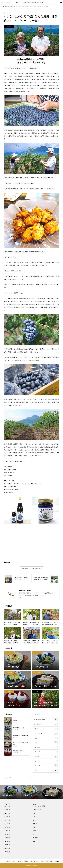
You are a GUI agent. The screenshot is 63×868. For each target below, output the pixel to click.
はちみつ (35, 823)
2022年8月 (7, 837)
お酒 (34, 816)
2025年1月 (7, 816)
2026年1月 (7, 813)
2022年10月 (7, 834)
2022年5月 (7, 845)
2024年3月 (7, 827)
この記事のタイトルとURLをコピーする (31, 568)
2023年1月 (7, 830)
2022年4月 (7, 848)
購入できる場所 (35, 861)
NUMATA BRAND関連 (39, 806)
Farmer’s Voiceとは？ (9, 861)
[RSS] (2, 865)
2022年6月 (7, 841)
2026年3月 (7, 806)
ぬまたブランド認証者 (23, 861)
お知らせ (35, 813)
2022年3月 (7, 852)
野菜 (34, 841)
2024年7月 (7, 820)
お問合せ (57, 861)
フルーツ (9, 26)
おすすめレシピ (9, 652)
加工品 (37, 691)
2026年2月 (7, 809)
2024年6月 (7, 823)
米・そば (35, 837)
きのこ (34, 820)
